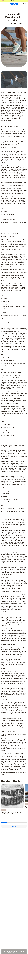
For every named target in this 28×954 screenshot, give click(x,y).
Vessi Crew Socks (9, 236)
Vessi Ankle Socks (9, 147)
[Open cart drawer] (26, 3)
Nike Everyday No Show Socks (13, 325)
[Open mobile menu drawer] (1, 3)
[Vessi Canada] (14, 4)
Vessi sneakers (11, 108)
